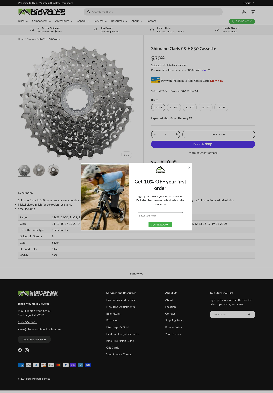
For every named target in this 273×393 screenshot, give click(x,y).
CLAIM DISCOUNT (160, 224)
